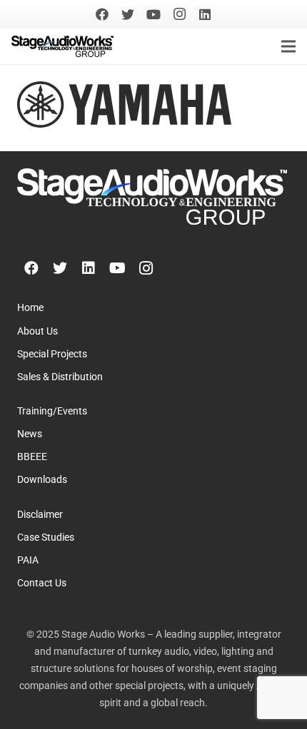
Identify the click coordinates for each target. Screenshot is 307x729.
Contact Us (41, 583)
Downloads (42, 480)
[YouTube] (153, 14)
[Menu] (288, 46)
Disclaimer (40, 515)
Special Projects (52, 354)
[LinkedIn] (205, 14)
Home (30, 308)
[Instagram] (179, 14)
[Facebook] (102, 14)
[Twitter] (128, 14)
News (29, 434)
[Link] (62, 46)
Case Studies (45, 537)
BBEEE (32, 457)
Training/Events (52, 411)
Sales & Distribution (60, 377)
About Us (37, 331)
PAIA (28, 560)
